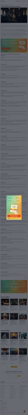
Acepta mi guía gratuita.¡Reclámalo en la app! (14, 216)
